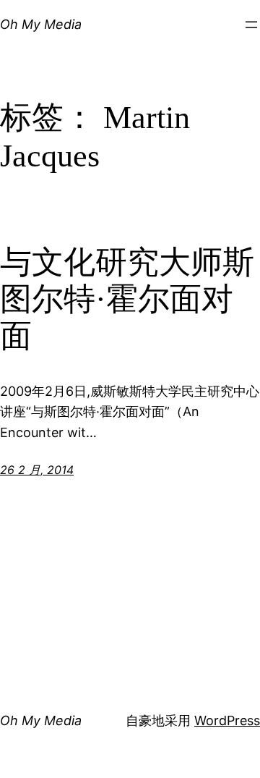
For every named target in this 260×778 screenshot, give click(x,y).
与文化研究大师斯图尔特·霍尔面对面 (127, 299)
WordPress (227, 720)
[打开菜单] (251, 24)
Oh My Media (41, 24)
